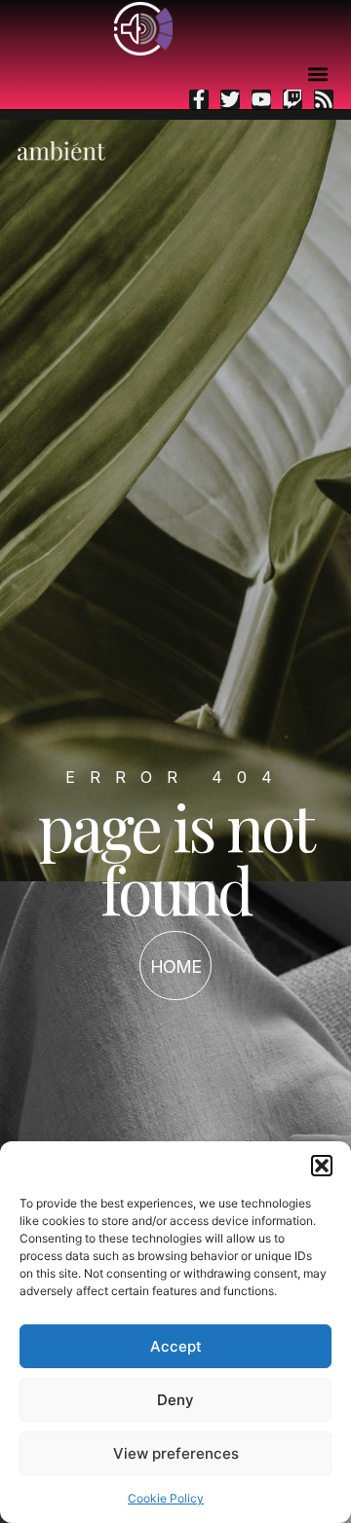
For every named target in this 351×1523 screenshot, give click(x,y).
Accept (176, 1346)
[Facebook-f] (199, 99)
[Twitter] (230, 99)
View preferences (176, 1453)
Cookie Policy (166, 1498)
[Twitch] (292, 99)
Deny (175, 1400)
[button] (322, 1165)
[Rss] (323, 99)
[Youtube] (261, 99)
